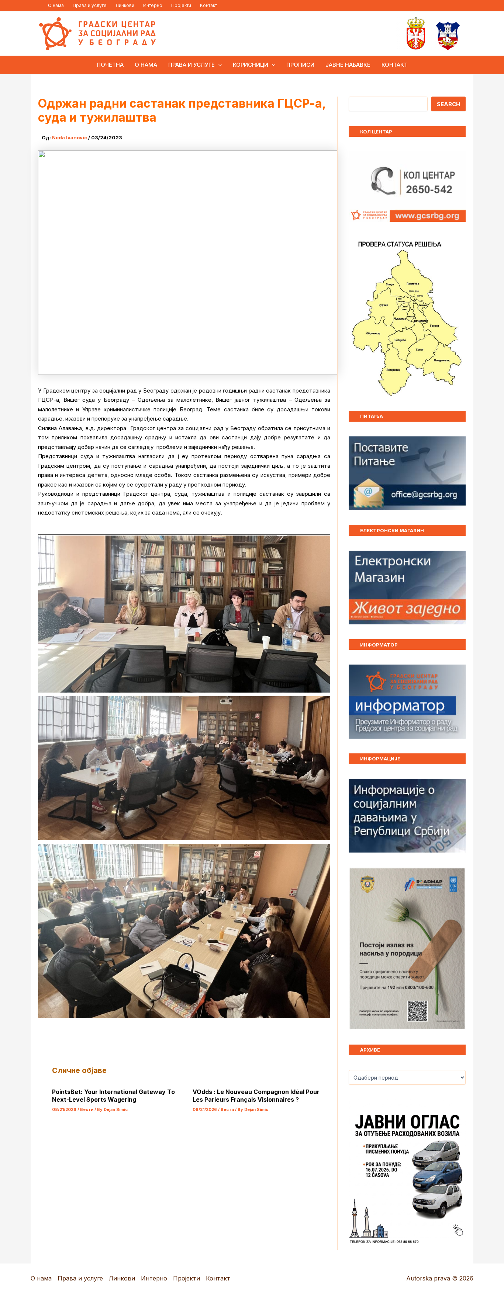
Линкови (124, 5)
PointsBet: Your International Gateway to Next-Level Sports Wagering (113, 1095)
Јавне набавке (347, 64)
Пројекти (181, 5)
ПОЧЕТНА (110, 64)
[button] (218, 65)
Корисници (250, 64)
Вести (86, 1109)
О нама (56, 5)
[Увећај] (456, 877)
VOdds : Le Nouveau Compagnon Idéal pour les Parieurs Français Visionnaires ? (256, 1095)
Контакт (208, 5)
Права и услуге (90, 5)
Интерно (152, 5)
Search (448, 104)
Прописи (300, 64)
